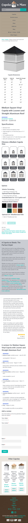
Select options (6, 490)
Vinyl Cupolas (9, 233)
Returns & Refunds (18, 517)
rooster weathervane (15, 283)
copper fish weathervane (12, 281)
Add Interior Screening (10, 191)
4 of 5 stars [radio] (6, 419)
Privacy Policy (8, 517)
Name (3, 438)
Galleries (14, 26)
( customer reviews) (7, 118)
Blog (14, 29)
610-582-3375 (21, 515)
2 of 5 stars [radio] (3, 419)
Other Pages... (14, 35)
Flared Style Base (10, 195)
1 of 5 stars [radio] (2, 419)
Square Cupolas (15, 232)
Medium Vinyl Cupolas (7, 232)
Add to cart (11, 223)
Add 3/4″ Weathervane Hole (10, 217)
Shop (14, 23)
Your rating (5, 418)
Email (3, 444)
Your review (5, 423)
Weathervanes (14, 17)
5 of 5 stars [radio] (7, 419)
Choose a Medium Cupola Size (12, 143)
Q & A (14, 20)
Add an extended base (11, 200)
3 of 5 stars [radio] (5, 419)
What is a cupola (8, 275)
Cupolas (14, 14)
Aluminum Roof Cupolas (9, 230)
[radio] (4, 205)
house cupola (20, 265)
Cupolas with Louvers (20, 230)
